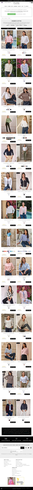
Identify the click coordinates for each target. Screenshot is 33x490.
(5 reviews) (19, 225)
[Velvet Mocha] (13, 137)
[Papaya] (5, 251)
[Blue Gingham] (18, 251)
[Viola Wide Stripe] (23, 251)
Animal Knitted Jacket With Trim (24, 106)
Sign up (22, 447)
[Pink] (25, 166)
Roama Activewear (19, 466)
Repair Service (6, 463)
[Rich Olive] (8, 139)
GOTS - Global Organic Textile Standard (23, 465)
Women (9, 6)
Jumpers (25, 25)
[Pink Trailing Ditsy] (22, 251)
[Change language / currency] (2, 3)
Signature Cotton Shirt (24, 248)
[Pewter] (2, 137)
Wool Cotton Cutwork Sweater (24, 361)
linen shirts (11, 433)
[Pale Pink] (24, 222)
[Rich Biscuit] (6, 139)
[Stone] (24, 166)
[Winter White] (5, 137)
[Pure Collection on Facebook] (26, 448)
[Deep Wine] (9, 137)
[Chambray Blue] (8, 252)
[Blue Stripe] (8, 364)
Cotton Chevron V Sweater (8, 361)
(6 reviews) (4, 83)
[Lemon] (14, 251)
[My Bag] (32, 3)
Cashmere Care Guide (7, 464)
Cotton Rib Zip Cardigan (8, 191)
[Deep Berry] (26, 137)
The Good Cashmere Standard (21, 464)
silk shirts (26, 432)
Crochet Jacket (9, 78)
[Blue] (30, 251)
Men (12, 6)
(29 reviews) (19, 168)
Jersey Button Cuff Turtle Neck (9, 388)
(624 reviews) (4, 141)
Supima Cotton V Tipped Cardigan (24, 191)
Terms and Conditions (16, 473)
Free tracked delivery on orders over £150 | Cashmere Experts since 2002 (16, 0)
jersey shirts (6, 433)
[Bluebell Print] (19, 251)
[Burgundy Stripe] (22, 52)
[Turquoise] (10, 251)
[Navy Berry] (9, 420)
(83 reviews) (4, 255)
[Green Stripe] (24, 251)
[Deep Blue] (26, 166)
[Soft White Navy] (8, 308)
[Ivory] (8, 81)
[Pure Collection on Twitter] (28, 448)
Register (9, 2)
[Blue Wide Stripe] (26, 251)
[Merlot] (8, 137)
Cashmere (15, 6)
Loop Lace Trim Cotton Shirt (23, 417)
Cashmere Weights (19, 463)
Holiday (19, 6)
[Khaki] (12, 137)
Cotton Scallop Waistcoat (24, 78)
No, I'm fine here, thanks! (20, 14)
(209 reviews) (19, 253)
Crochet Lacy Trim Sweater (8, 333)
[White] (8, 52)
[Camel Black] (9, 391)
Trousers (12, 25)
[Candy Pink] (6, 251)
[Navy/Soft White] (24, 194)
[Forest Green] (14, 137)
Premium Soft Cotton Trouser (24, 163)
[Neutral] (23, 336)
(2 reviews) (4, 168)
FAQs (5, 466)
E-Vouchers (14, 468)
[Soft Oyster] (24, 308)
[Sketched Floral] (6, 109)
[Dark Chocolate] (9, 139)
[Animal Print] (8, 109)
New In (6, 6)
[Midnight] (10, 139)
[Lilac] (9, 251)
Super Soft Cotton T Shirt (9, 248)
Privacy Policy (14, 472)
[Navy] (10, 109)
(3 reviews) (4, 310)
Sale (22, 6)
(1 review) (4, 55)
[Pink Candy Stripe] (9, 52)
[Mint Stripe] (21, 251)
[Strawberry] (4, 251)
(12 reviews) (4, 225)
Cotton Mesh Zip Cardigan (24, 333)
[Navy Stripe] (24, 52)
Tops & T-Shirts (19, 25)
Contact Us (6, 465)
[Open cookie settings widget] (1, 489)
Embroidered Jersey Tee (23, 388)
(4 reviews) (19, 55)
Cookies (13, 474)
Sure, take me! (11, 14)
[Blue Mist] (24, 81)
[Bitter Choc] (10, 137)
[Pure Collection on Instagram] (31, 448)
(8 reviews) (4, 367)
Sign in (6, 2)
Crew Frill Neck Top (9, 276)
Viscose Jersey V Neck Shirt (8, 106)
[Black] (6, 137)
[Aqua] (12, 251)
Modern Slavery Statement (16, 475)
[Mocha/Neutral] (24, 109)
